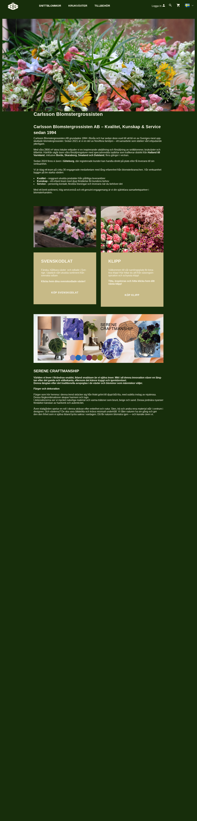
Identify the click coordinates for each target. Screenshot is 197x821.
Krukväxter (77, 5)
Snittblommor (50, 5)
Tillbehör (102, 5)
